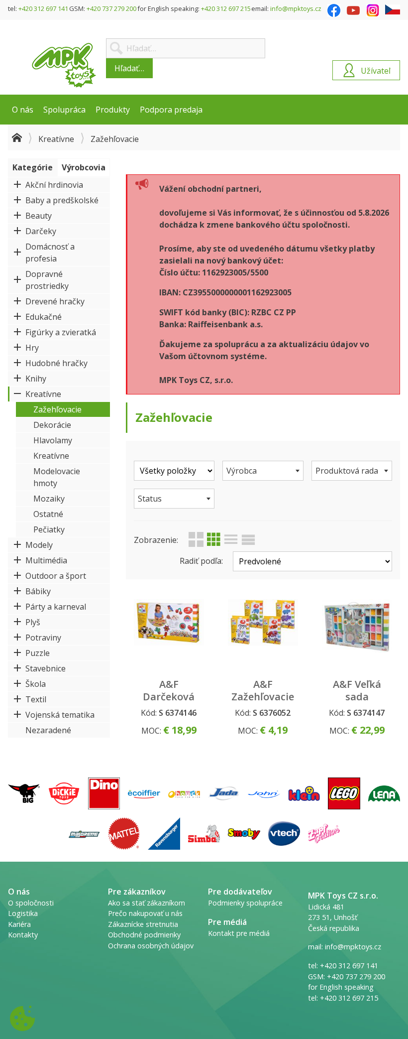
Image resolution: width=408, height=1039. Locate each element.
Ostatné (48, 514)
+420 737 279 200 (111, 8)
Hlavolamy (52, 440)
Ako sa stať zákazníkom (146, 903)
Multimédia (46, 560)
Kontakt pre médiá (239, 933)
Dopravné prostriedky (47, 279)
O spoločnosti (31, 903)
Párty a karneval (55, 606)
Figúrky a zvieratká (60, 332)
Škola (35, 683)
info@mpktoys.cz (295, 8)
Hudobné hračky (56, 363)
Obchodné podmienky (144, 934)
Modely (39, 544)
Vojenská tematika (60, 714)
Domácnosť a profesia (50, 252)
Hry (32, 347)
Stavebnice (45, 668)
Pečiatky (49, 529)
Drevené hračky (55, 301)
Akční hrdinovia (54, 184)
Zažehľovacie (57, 409)
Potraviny (43, 637)
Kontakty (23, 934)
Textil (35, 699)
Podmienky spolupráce (245, 903)
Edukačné (43, 316)
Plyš (32, 622)
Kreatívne (56, 138)
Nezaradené (48, 730)
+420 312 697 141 (43, 8)
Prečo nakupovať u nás (145, 913)
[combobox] (263, 470)
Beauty (38, 215)
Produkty (113, 109)
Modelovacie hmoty (56, 477)
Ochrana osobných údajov (151, 945)
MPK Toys (64, 65)
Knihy (35, 378)
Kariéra (19, 924)
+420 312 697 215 (226, 8)
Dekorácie (52, 424)
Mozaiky (49, 498)
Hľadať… (129, 68)
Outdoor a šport (55, 575)
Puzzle (37, 653)
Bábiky (38, 591)
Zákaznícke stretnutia (143, 924)
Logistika (23, 913)
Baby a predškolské (62, 200)
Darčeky (40, 231)
